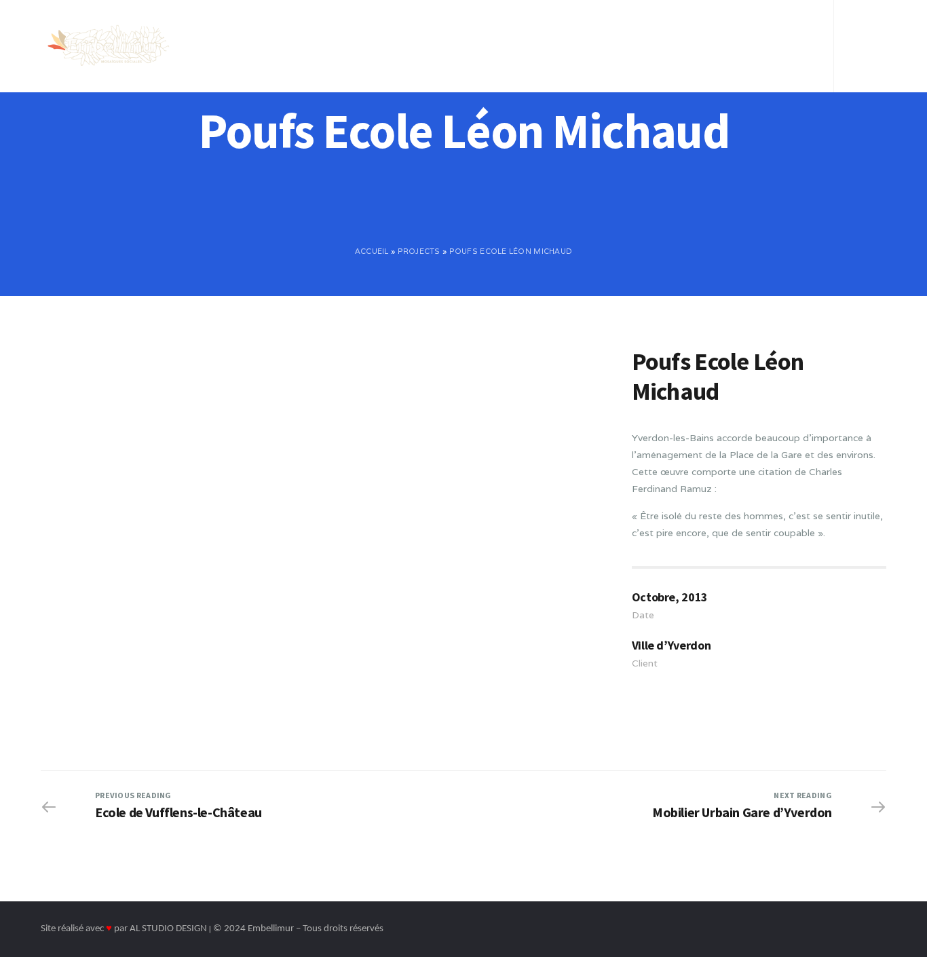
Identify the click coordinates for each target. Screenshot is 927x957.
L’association (342, 30)
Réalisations (516, 30)
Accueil (269, 30)
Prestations (429, 30)
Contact (668, 30)
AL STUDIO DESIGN (168, 929)
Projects (419, 251)
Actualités (597, 30)
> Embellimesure (752, 30)
